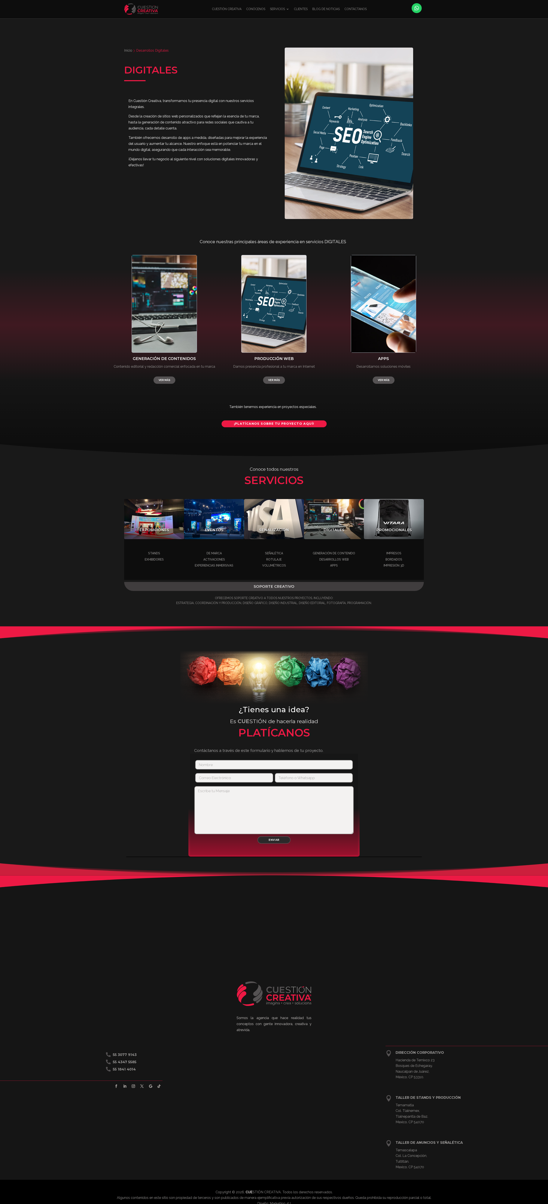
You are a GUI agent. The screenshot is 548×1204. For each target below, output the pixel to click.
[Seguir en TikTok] (159, 1086)
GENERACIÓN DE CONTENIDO (334, 553)
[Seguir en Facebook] (116, 1086)
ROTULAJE (274, 559)
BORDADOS (394, 559)
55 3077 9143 (125, 1055)
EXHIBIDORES (154, 559)
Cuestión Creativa (226, 9)
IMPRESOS (393, 553)
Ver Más (164, 380)
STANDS (154, 553)
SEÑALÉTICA (274, 553)
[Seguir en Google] (150, 1086)
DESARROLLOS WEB (334, 559)
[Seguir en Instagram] (133, 1086)
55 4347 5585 (124, 1062)
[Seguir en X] (141, 1086)
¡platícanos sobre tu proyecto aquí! (274, 424)
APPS (334, 565)
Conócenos (255, 9)
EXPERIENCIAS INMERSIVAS (214, 565)
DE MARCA (214, 553)
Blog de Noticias (326, 9)
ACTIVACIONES (214, 559)
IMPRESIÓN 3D (394, 565)
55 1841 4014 (124, 1069)
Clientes (301, 9)
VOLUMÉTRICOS (274, 565)
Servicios (277, 9)
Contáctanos (355, 9)
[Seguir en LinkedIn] (124, 1086)
